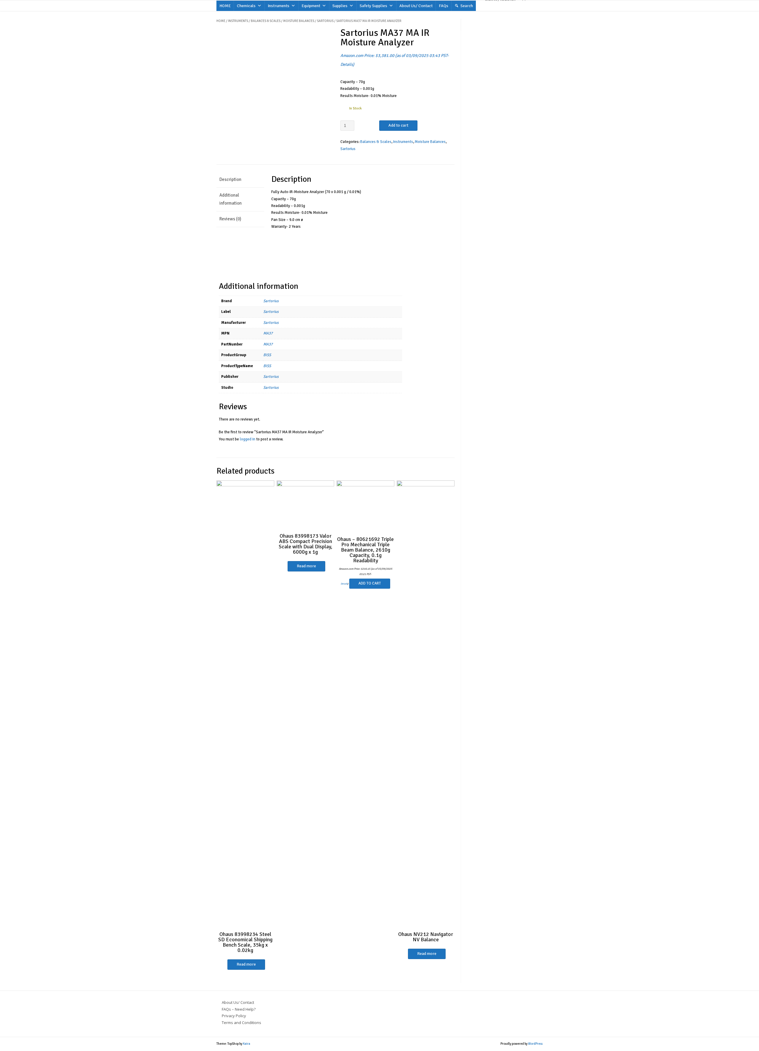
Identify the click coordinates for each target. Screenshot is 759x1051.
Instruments (278, 5)
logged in (247, 439)
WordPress (535, 1044)
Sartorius (325, 21)
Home (220, 21)
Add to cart (398, 125)
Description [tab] (230, 179)
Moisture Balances (298, 21)
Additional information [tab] (230, 199)
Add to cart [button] (369, 583)
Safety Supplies (373, 5)
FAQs (443, 5)
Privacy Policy (234, 1015)
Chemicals (246, 5)
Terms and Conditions (241, 1022)
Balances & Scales (265, 21)
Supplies (339, 5)
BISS (267, 355)
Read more (246, 964)
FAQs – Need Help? (239, 1009)
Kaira (246, 1044)
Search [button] (466, 5)
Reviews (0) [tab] (230, 219)
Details (346, 64)
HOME (225, 5)
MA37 (268, 333)
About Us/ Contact (416, 5)
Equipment (311, 5)
